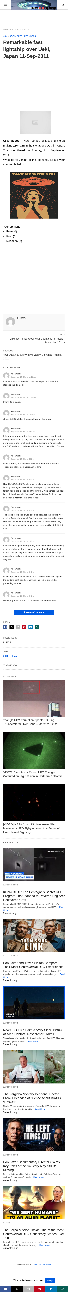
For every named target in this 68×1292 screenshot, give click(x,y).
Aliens (6, 1223)
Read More (33, 1041)
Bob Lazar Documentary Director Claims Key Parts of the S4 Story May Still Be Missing (31, 1166)
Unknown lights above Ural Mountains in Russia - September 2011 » (37, 340)
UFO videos (23, 29)
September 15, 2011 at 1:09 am (23, 541)
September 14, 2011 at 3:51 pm (23, 432)
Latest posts (10, 885)
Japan (15, 656)
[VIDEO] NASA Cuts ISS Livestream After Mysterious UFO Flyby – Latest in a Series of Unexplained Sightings (31, 828)
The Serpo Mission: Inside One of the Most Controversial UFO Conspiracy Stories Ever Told (33, 1234)
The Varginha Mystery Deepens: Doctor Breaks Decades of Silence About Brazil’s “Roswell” (32, 1098)
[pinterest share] (24, 627)
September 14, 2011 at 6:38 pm (23, 510)
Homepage (8, 29)
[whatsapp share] (37, 627)
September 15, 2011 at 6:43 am (23, 596)
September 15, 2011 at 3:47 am (23, 572)
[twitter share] (11, 627)
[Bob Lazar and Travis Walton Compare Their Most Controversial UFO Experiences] (34, 935)
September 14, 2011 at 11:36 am (23, 397)
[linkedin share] (30, 627)
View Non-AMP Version (42, 1264)
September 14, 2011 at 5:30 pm (23, 479)
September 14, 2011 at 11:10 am (23, 377)
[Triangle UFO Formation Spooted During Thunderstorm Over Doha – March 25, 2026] (34, 698)
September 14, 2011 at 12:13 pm (23, 414)
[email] (28, 1289)
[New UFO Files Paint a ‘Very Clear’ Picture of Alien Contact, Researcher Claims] (34, 1002)
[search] (63, 5)
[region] (34, 83)
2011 (5, 656)
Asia (5, 36)
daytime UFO (15, 36)
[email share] (18, 627)
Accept (50, 1280)
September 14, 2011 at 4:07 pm (23, 459)
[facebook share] (5, 627)
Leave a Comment (34, 612)
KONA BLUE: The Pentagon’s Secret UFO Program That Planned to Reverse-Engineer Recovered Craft (34, 896)
